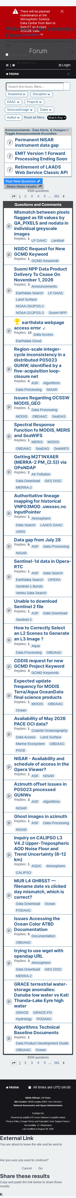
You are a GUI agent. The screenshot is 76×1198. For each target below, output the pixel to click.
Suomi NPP (58, 313)
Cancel (27, 1168)
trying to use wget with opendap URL (38, 953)
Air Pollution (41, 474)
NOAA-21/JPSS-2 (30, 313)
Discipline (40, 94)
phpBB (26, 1117)
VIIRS (20, 532)
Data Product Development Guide (42, 1043)
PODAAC (23, 910)
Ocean (21, 710)
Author (12, 117)
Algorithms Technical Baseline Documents (37, 1029)
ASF (35, 383)
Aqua (36, 646)
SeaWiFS (61, 449)
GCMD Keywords (45, 261)
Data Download (28, 481)
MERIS (37, 442)
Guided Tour (27, 62)
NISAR (52, 390)
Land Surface (26, 299)
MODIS (21, 416)
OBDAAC (39, 416)
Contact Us (38, 1113)
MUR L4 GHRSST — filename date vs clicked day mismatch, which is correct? (40, 889)
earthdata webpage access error (39, 325)
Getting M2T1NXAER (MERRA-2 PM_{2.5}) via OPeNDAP (40, 462)
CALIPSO (23, 873)
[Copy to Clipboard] (1, 1195)
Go (40, 1168)
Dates (44, 109)
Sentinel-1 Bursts (29, 586)
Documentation (43, 936)
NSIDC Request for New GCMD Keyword (39, 251)
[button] (14, 196)
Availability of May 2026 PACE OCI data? (40, 721)
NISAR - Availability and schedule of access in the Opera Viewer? (41, 764)
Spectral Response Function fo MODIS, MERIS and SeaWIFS (42, 430)
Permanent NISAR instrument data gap (37, 142)
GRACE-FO (42, 1012)
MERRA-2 (24, 487)
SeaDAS (58, 416)
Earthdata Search (29, 293)
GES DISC (53, 481)
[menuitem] (64, 65)
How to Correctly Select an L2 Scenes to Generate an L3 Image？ (41, 633)
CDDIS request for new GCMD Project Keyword (39, 663)
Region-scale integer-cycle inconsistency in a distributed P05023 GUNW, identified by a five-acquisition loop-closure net (39, 362)
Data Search (25, 525)
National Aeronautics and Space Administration (38, 1105)
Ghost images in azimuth (40, 816)
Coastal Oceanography (49, 731)
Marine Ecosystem (30, 744)
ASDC (36, 866)
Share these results (22, 186)
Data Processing (29, 390)
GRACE (22, 1012)
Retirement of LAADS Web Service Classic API (41, 169)
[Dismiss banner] (62, 12)
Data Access (43, 334)
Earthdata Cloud (28, 341)
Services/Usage (18, 109)
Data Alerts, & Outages (49, 130)
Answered (15, 94)
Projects (33, 102)
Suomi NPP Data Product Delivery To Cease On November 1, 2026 (40, 274)
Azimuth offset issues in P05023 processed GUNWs (40, 789)
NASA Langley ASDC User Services (45, 1102)
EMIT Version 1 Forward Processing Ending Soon (41, 156)
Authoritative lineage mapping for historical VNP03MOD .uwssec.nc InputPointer (40, 504)
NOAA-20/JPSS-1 (30, 306)
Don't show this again (18, 55)
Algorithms (51, 383)
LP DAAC (39, 240)
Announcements (44, 286)
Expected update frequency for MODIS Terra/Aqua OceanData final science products (38, 689)
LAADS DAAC (51, 525)
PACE (20, 750)
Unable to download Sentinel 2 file (35, 603)
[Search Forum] (67, 84)
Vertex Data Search (31, 593)
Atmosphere (41, 518)
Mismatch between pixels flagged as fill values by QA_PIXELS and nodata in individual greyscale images (42, 223)
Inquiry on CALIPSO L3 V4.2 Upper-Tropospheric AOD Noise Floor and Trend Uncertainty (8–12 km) (41, 848)
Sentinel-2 (24, 620)
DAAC (12, 102)
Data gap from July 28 (37, 540)
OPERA (54, 580)
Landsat (57, 240)
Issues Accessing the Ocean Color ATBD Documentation (37, 924)
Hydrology (24, 1019)
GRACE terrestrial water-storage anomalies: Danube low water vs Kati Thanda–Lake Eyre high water (41, 995)
